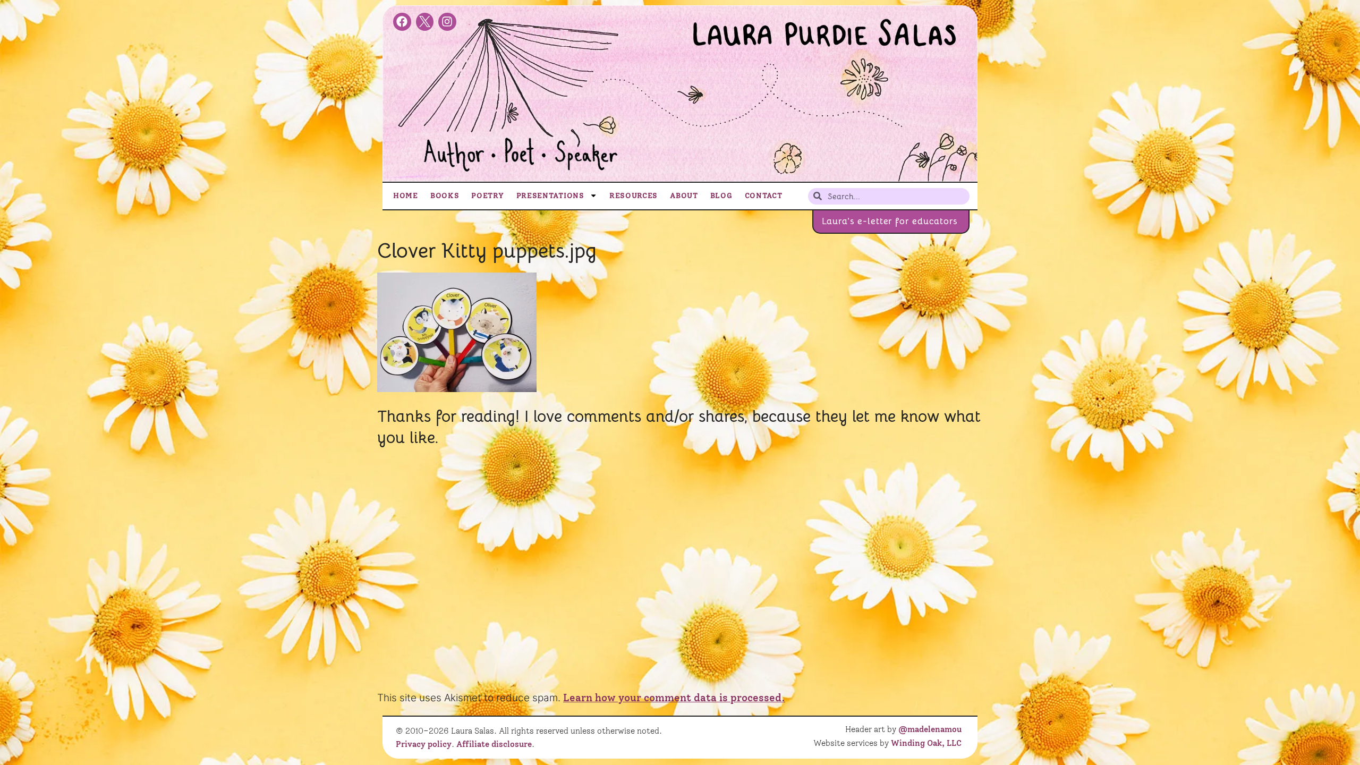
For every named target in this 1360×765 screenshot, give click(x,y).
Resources (633, 195)
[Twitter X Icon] (425, 22)
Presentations (550, 195)
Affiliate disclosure (494, 744)
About (684, 195)
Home (405, 195)
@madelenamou (930, 729)
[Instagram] (447, 22)
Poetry (487, 195)
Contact (764, 195)
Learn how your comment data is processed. (674, 698)
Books (445, 195)
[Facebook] (402, 22)
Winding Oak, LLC (926, 743)
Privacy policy (424, 744)
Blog (721, 195)
